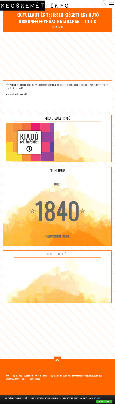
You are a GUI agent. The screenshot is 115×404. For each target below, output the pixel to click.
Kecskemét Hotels (32, 375)
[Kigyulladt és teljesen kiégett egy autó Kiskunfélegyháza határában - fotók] (39, 85)
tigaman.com (91, 375)
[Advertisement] (57, 56)
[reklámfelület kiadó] (57, 142)
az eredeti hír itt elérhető (16, 94)
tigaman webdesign (63, 375)
